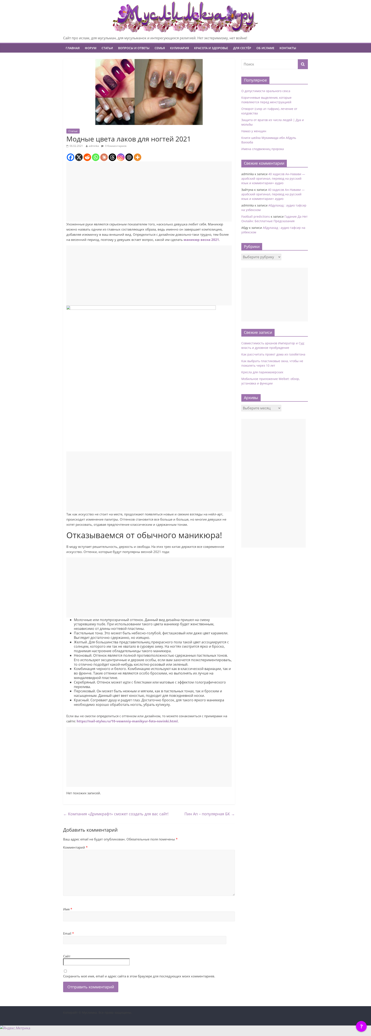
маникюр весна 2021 (201, 239)
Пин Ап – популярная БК (209, 813)
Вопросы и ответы (133, 48)
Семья (160, 48)
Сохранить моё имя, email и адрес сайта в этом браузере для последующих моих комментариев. (139, 976)
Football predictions (255, 216)
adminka (94, 146)
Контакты (288, 48)
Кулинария (179, 48)
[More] (137, 157)
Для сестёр (242, 48)
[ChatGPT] (129, 157)
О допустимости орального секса (265, 91)
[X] (79, 157)
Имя (67, 909)
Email (68, 933)
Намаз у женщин (253, 131)
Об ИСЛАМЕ (265, 48)
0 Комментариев (115, 146)
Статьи (107, 48)
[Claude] (104, 157)
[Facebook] (70, 157)
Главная (73, 48)
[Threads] (112, 157)
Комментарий (75, 847)
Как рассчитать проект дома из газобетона (273, 354)
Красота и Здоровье (211, 48)
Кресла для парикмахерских (262, 372)
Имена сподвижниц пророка (262, 149)
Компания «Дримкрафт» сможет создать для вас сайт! (116, 813)
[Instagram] (121, 157)
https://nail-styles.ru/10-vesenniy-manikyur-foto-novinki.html (127, 721)
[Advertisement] (149, 191)
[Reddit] (87, 157)
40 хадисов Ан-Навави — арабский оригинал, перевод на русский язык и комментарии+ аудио (273, 178)
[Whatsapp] (95, 157)
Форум (90, 48)
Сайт (66, 956)
